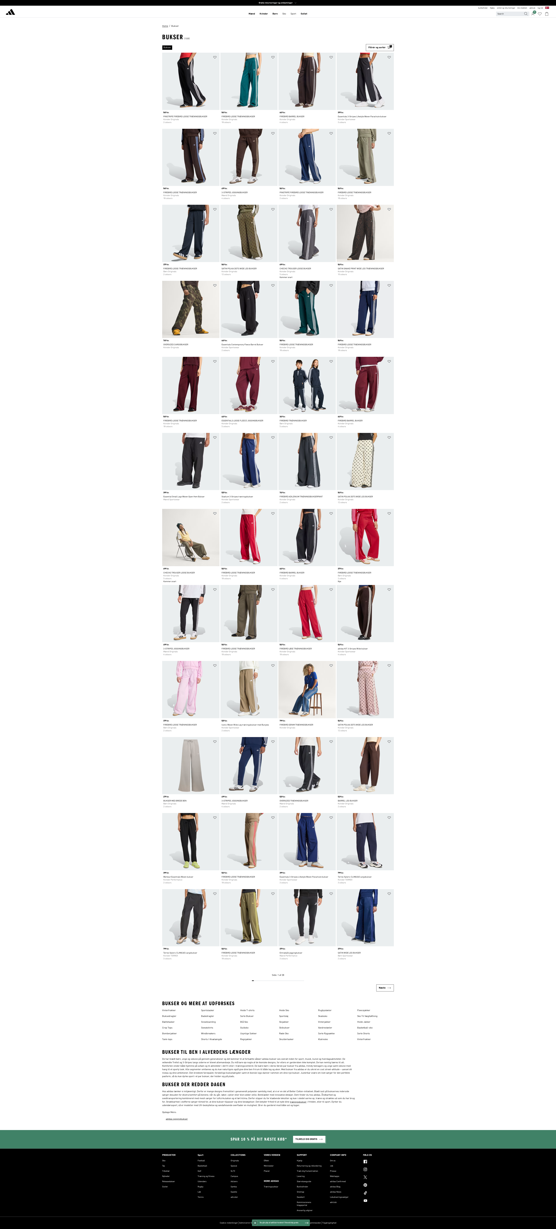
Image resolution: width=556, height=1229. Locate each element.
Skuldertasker (286, 1039)
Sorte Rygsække (326, 1034)
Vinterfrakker (169, 1010)
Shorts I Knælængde (211, 1039)
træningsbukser (298, 1102)
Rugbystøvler (325, 1010)
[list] (264, 47)
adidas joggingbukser (177, 1119)
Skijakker (284, 1022)
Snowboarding (208, 1022)
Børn (275, 14)
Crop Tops (167, 1028)
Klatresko (323, 1039)
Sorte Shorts (363, 1034)
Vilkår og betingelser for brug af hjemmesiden (300, 1223)
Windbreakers (208, 1034)
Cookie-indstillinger (229, 1223)
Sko (284, 14)
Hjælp (492, 8)
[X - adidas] (378, 1178)
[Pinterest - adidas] (378, 1185)
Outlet (304, 14)
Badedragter (207, 1016)
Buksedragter (169, 1016)
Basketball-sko (365, 1028)
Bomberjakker (169, 1034)
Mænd (252, 14)
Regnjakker (246, 1039)
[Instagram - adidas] (378, 1170)
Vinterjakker (324, 1022)
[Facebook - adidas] (378, 1162)
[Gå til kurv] (546, 13)
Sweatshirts (207, 1028)
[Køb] (10, 12)
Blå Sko (244, 1022)
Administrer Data (247, 1223)
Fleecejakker (363, 1010)
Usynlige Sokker (248, 1034)
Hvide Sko (284, 1010)
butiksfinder (483, 8)
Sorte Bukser (247, 1016)
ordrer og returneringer (506, 8)
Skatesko (322, 1016)
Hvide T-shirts (247, 1010)
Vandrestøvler (325, 1028)
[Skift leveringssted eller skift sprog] (547, 8)
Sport (293, 14)
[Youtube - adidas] (378, 1201)
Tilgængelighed (329, 1223)
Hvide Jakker (363, 1022)
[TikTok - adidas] (378, 1193)
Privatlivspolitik (271, 1223)
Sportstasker (207, 1010)
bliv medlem (522, 8)
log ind (540, 8)
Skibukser (284, 1028)
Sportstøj (283, 1016)
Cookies (259, 1223)
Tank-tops (167, 1039)
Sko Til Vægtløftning (367, 1016)
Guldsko (244, 1028)
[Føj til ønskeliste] (215, 58)
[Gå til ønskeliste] (539, 13)
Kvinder (264, 14)
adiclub (532, 8)
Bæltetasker (168, 1022)
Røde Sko (284, 1034)
